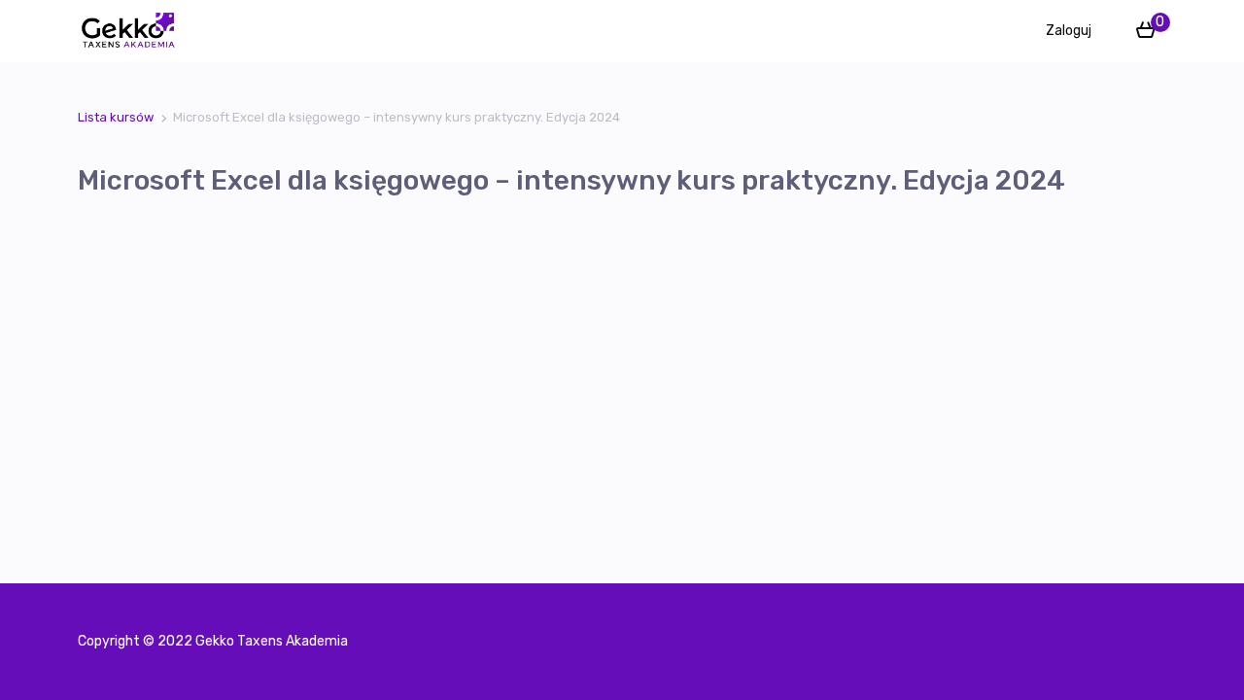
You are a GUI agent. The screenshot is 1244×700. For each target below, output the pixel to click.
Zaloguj (1068, 30)
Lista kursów (116, 117)
